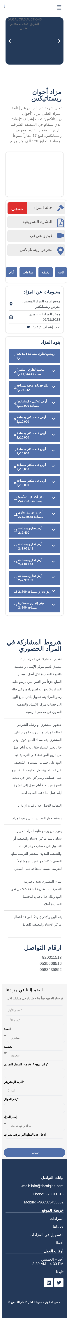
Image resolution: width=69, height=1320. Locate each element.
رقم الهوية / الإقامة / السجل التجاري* (26, 1064)
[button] (59, 8)
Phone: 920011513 (48, 1194)
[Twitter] (58, 1282)
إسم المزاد (10, 1116)
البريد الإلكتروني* (14, 1081)
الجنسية (8, 1046)
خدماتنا (58, 1227)
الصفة (7, 1028)
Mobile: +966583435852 (43, 1202)
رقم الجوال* (11, 1099)
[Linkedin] (48, 1282)
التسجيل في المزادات (46, 1235)
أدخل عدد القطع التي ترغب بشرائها (25, 1134)
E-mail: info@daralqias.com (41, 1186)
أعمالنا (58, 1243)
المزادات (56, 1219)
